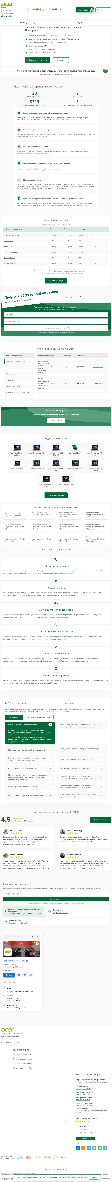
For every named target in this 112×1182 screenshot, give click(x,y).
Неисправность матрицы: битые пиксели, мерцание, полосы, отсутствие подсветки (43, 367)
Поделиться (78, 1148)
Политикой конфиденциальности (74, 903)
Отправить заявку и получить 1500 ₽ (56, 328)
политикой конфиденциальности (64, 332)
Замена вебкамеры (9, 258)
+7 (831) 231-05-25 (37, 9)
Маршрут (11, 975)
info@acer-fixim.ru (83, 1100)
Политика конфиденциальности (56, 1169)
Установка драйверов (10, 263)
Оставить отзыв (100, 820)
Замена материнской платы (12, 235)
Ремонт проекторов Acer (22, 1068)
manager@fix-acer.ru (84, 1105)
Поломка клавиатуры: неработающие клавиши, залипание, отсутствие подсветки (43, 383)
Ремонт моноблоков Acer (23, 1059)
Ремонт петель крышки (11, 252)
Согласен (94, 1178)
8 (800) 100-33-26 (83, 1094)
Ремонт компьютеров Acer (23, 1063)
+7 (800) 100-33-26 (55, 9)
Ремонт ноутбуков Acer (22, 1054)
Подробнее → (98, 367)
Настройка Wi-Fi (9, 246)
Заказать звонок (56, 421)
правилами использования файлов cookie (73, 1177)
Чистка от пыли (8, 241)
